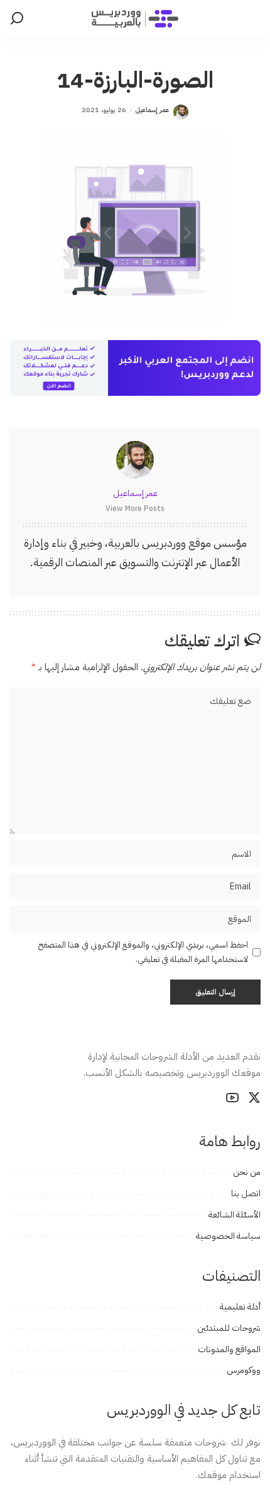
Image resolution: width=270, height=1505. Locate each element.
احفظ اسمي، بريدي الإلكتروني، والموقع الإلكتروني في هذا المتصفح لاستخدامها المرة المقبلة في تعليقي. (143, 952)
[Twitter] (254, 1098)
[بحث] (16, 19)
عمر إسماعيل (152, 110)
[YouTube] (232, 1098)
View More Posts (135, 508)
